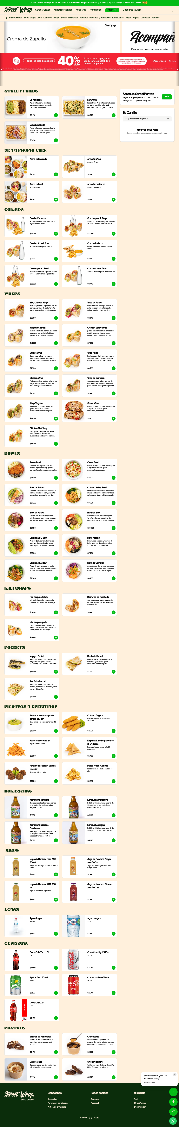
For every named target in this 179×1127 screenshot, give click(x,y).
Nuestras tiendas (63, 10)
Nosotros (81, 10)
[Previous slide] (6, 37)
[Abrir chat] (173, 1091)
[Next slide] (173, 37)
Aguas (136, 18)
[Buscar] (5, 18)
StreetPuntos (42, 10)
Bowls (64, 18)
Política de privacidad (57, 1107)
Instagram (95, 1099)
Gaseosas (145, 18)
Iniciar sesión (140, 1107)
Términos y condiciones (58, 1103)
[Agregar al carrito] (56, 115)
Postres (156, 18)
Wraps (56, 18)
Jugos (128, 18)
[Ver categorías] (172, 18)
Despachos (52, 1099)
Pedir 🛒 (112, 10)
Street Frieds (15, 18)
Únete (166, 97)
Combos (47, 18)
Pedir (136, 1099)
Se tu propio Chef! (33, 18)
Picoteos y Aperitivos (100, 18)
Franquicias (96, 10)
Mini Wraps (73, 18)
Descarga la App (132, 10)
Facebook (95, 1103)
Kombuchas (118, 18)
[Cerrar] (174, 1074)
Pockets (84, 18)
